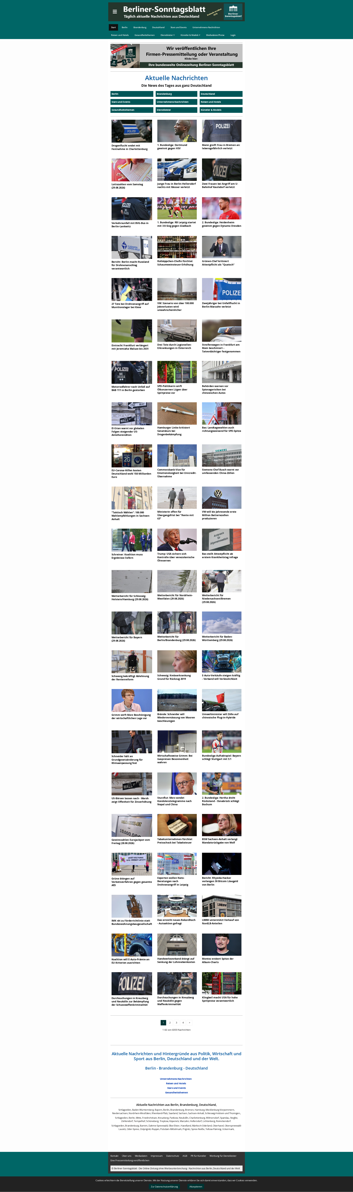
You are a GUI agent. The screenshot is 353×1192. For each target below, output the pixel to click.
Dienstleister (167, 35)
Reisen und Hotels (120, 35)
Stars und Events (179, 27)
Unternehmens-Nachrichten (206, 27)
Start (113, 27)
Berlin (124, 27)
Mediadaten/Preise (215, 35)
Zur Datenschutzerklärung (164, 1186)
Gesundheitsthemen (145, 35)
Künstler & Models (190, 35)
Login (233, 35)
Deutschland (158, 27)
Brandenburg (139, 27)
